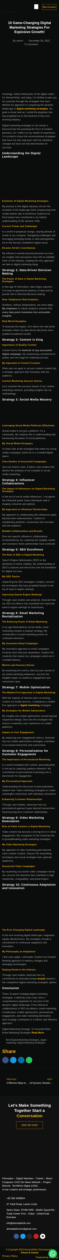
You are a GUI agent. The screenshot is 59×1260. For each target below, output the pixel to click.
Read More (38, 1032)
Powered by (47, 1257)
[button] (36, 6)
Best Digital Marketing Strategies (22, 1040)
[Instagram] (29, 1236)
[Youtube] (36, 1236)
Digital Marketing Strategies (31, 1043)
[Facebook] (16, 1236)
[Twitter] (22, 1236)
